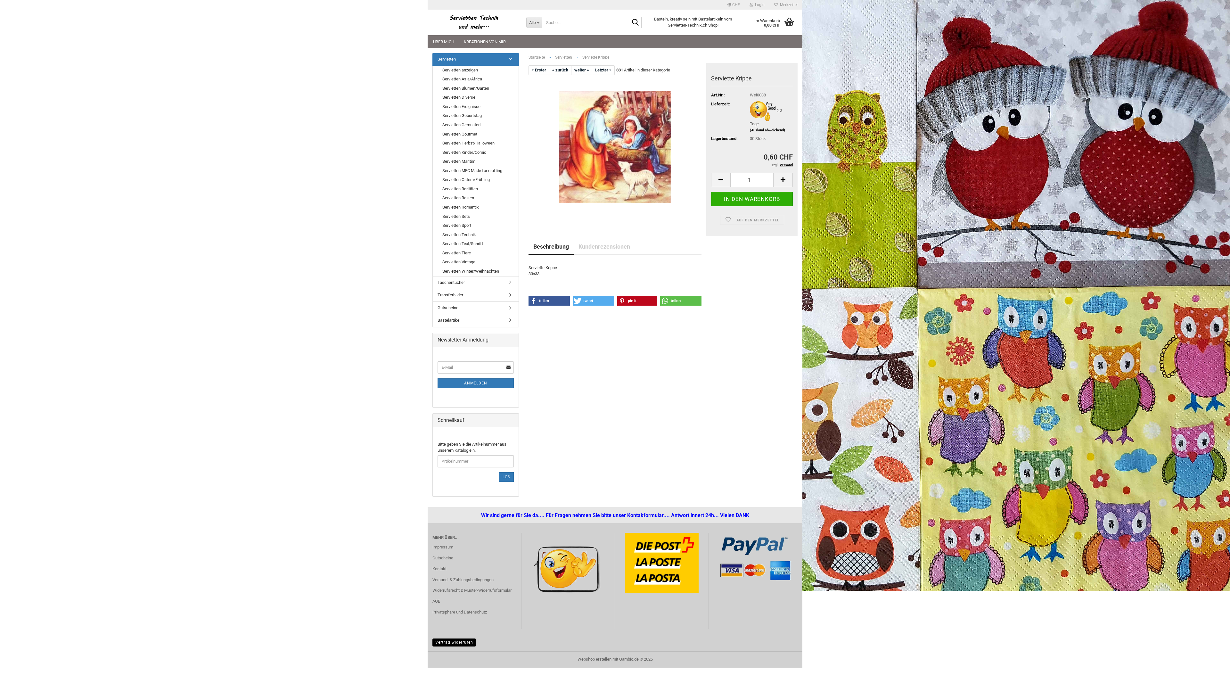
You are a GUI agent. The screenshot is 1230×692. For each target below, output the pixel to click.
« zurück (560, 70)
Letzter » (603, 70)
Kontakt (439, 568)
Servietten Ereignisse (461, 106)
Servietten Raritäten (460, 188)
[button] (734, 5)
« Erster (539, 70)
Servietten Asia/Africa (462, 79)
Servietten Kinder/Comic (464, 152)
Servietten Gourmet (459, 134)
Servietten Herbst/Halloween (468, 143)
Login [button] (759, 5)
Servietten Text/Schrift (462, 243)
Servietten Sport (456, 225)
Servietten (447, 59)
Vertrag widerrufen (454, 642)
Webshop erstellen (594, 659)
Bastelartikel (449, 320)
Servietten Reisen (458, 197)
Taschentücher (451, 282)
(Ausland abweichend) (767, 130)
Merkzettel (788, 5)
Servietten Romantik (460, 207)
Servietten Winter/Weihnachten (470, 271)
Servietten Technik (459, 234)
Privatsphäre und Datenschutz (459, 612)
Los (506, 477)
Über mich (443, 41)
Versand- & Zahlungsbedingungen (463, 579)
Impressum (442, 547)
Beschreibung (551, 246)
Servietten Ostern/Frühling (466, 179)
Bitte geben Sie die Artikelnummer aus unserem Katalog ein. (472, 447)
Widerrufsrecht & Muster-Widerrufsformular (472, 590)
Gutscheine (448, 307)
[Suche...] (635, 23)
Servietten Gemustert (461, 124)
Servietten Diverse (458, 97)
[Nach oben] (17, 682)
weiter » (581, 70)
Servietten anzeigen (460, 70)
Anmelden (475, 383)
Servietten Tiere (456, 253)
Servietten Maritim (458, 161)
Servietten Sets (456, 216)
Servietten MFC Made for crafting (472, 170)
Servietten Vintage (458, 262)
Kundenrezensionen (604, 246)
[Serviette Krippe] (615, 146)
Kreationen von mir (485, 41)
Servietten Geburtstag (462, 115)
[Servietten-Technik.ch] (474, 22)
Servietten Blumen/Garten (465, 88)
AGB (436, 601)
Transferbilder (450, 294)
